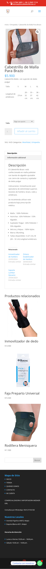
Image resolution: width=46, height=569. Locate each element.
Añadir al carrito (26, 131)
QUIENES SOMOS (12, 486)
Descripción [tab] (12, 153)
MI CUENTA (10, 493)
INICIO (8, 479)
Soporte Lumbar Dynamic (12, 272)
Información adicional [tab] (16, 157)
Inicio (7, 24)
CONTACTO (10, 490)
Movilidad (26, 142)
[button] (37, 32)
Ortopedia (13, 24)
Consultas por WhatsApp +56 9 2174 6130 (20, 510)
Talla (8, 123)
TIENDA (9, 482)
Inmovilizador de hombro (14, 255)
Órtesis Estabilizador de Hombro (28, 256)
